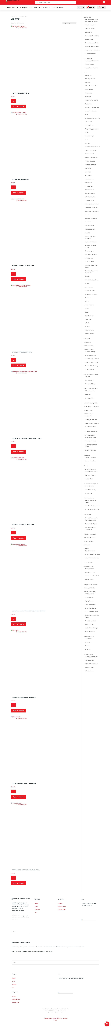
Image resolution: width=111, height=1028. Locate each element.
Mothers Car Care (90, 229)
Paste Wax (88, 642)
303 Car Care (88, 75)
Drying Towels (89, 601)
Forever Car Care (90, 161)
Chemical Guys (89, 136)
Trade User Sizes (88, 566)
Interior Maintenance (90, 469)
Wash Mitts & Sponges (91, 628)
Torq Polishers (89, 315)
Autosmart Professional (92, 107)
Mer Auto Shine (89, 225)
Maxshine (88, 215)
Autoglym (88, 96)
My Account (38, 7)
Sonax (87, 308)
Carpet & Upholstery (91, 471)
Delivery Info (24, 7)
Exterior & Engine (89, 413)
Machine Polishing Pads (91, 483)
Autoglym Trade (89, 568)
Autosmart (88, 104)
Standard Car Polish (91, 524)
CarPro (87, 132)
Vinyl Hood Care (89, 398)
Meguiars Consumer (91, 218)
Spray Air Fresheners (91, 68)
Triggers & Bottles (90, 53)
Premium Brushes (90, 441)
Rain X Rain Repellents (91, 280)
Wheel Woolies (89, 330)
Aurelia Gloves (89, 89)
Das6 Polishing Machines (92, 146)
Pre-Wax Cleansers (90, 520)
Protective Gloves (89, 541)
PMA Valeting (89, 258)
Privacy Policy (62, 906)
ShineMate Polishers (91, 294)
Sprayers (86, 548)
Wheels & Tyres (88, 654)
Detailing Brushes (90, 25)
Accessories (87, 17)
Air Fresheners (88, 58)
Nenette (87, 232)
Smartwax (88, 298)
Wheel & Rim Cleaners (91, 663)
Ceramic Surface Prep (91, 362)
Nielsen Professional (91, 242)
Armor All (88, 82)
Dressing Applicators (91, 656)
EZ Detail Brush (89, 154)
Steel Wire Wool (88, 563)
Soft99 (87, 301)
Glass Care (87, 455)
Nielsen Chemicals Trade (92, 576)
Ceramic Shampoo (90, 355)
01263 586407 (89, 910)
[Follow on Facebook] (104, 2)
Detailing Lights (89, 28)
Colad (86, 139)
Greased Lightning (90, 164)
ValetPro (87, 323)
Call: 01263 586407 (58, 7)
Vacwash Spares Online (54, 1009)
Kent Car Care (89, 186)
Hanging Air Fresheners (92, 61)
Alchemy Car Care (90, 78)
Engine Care (88, 416)
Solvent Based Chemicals (92, 554)
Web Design (53, 1011)
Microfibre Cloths (89, 498)
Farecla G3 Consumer (91, 157)
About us (15, 7)
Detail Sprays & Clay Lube (91, 406)
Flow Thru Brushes (89, 435)
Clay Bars (87, 376)
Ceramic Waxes (89, 369)
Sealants (87, 646)
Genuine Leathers (90, 604)
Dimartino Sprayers (90, 150)
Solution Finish (89, 305)
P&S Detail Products (91, 254)
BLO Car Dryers (89, 125)
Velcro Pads (88, 493)
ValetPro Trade (89, 579)
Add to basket (18, 106)
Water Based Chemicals (92, 558)
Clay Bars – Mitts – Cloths (91, 374)
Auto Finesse (89, 93)
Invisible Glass (89, 179)
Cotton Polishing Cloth (90, 403)
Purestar (87, 276)
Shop (36, 906)
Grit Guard (88, 168)
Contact (60, 903)
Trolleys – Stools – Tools (90, 584)
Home (9, 7)
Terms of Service (57, 1018)
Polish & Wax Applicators (92, 43)
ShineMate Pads (90, 290)
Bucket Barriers (89, 593)
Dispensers (88, 32)
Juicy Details (88, 182)
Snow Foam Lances (90, 608)
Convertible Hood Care (90, 388)
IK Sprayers (88, 175)
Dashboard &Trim (90, 475)
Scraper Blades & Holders (92, 50)
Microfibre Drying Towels (92, 506)
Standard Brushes (90, 450)
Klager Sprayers (89, 189)
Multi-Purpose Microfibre (92, 509)
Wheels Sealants (90, 671)
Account (37, 909)
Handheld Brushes (90, 437)
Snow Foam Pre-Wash (91, 611)
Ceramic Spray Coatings (92, 358)
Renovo (87, 283)
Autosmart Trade (90, 572)
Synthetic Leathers (90, 621)
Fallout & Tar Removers (90, 431)
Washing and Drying (90, 591)
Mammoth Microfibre (91, 207)
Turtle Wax (88, 319)
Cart (31, 7)
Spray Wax (88, 649)
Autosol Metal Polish (91, 111)
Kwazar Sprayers (90, 193)
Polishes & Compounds (90, 518)
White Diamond (90, 333)
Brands (86, 73)
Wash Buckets (89, 624)
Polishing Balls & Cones (92, 46)
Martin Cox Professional (92, 211)
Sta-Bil (87, 312)
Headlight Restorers (91, 419)
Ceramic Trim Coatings (91, 366)
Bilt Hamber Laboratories (92, 118)
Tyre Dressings (89, 660)
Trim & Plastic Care (90, 426)
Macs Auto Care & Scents (92, 204)
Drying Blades (89, 597)
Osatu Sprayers (89, 251)
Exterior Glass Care (90, 457)
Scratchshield (89, 287)
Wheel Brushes (89, 667)
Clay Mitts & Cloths (90, 384)
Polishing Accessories (90, 534)
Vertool (87, 326)
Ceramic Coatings (89, 345)
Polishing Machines (89, 538)
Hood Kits (88, 394)
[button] (21, 28)
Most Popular (87, 514)
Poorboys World (89, 261)
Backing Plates (89, 486)
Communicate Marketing (55, 1013)
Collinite (87, 143)
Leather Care (89, 479)
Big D (86, 114)
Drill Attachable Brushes (92, 35)
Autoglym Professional (91, 100)
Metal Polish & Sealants (92, 423)
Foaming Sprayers (90, 551)
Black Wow (88, 121)
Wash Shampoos (90, 631)
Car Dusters (87, 342)
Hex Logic (88, 172)
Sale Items (87, 545)
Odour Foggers (89, 64)
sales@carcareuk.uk (90, 915)
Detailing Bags (88, 410)
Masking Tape (89, 39)
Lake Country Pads (90, 197)
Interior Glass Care (90, 461)
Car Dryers (87, 338)
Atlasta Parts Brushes (91, 86)
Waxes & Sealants (89, 636)
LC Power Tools (89, 200)
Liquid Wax (88, 638)
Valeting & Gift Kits (89, 588)
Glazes (86, 466)
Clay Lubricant (89, 380)
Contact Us (46, 7)
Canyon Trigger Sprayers (92, 129)
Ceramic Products (89, 349)
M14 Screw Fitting (90, 489)
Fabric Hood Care (90, 391)
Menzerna (88, 222)
